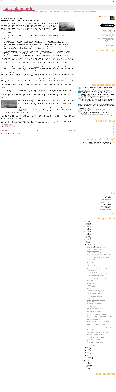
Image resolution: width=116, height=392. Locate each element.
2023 (86, 221)
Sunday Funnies (91, 259)
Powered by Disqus (110, 116)
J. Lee (82, 87)
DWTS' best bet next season (94, 267)
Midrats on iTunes (110, 29)
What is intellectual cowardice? (94, 296)
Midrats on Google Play (109, 30)
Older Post (72, 130)
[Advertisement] (105, 156)
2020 (86, 226)
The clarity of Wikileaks (93, 251)
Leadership (7, 126)
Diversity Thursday (91, 264)
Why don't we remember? (93, 291)
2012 (86, 239)
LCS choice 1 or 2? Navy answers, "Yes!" (97, 332)
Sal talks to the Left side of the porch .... (97, 337)
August (89, 347)
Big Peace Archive (110, 41)
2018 (86, 229)
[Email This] (6, 125)
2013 (86, 238)
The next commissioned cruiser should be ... (98, 269)
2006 (86, 365)
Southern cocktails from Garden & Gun (101, 142)
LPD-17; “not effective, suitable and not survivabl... (99, 316)
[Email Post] (17, 126)
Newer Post (4, 130)
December (90, 244)
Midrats (36, 67)
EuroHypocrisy (90, 260)
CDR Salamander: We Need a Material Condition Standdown (91, 96)
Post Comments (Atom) (15, 133)
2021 (86, 224)
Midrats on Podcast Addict (108, 34)
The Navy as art (91, 280)
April (88, 354)
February (89, 357)
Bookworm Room (106, 206)
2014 (86, 236)
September (90, 345)
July (88, 349)
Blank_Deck (84, 98)
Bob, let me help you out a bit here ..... (96, 318)
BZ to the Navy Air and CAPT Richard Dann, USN (99, 327)
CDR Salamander (19, 8)
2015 (86, 234)
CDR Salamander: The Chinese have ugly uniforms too (90, 90)
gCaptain (108, 196)
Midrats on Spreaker (109, 31)
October (89, 344)
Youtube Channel (110, 45)
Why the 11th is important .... (94, 303)
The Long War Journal (105, 209)
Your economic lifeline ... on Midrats (96, 324)
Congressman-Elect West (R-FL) (95, 275)
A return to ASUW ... (92, 287)
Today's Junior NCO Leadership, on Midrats (98, 278)
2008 (86, 362)
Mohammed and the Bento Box (95, 334)
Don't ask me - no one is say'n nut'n (96, 313)
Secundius (84, 91)
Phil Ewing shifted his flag (93, 270)
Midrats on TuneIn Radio (108, 35)
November (90, 246)
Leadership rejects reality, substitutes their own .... (22, 20)
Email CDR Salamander (108, 23)
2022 (86, 223)
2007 (86, 363)
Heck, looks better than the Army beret (96, 305)
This (2, 23)
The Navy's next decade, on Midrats (96, 300)
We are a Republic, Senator (94, 252)
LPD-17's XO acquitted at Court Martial (97, 314)
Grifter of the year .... (92, 272)
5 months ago (106, 90)
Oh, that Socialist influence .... (94, 309)
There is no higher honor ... (93, 340)
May (88, 352)
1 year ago (107, 96)
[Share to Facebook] (10, 125)
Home (38, 130)
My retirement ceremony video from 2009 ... (98, 321)
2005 (86, 367)
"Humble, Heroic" (91, 288)
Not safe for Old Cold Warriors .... (95, 290)
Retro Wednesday (91, 306)
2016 (86, 233)
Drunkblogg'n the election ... (94, 339)
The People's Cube (106, 203)
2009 (86, 360)
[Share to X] (9, 125)
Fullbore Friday (90, 262)
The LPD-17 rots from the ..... (94, 282)
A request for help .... (92, 323)
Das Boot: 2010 (91, 265)
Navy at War (13, 126)
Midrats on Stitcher (110, 33)
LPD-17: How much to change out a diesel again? (99, 254)
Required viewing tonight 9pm (94, 256)
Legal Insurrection (106, 199)
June (88, 350)
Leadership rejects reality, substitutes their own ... (99, 274)
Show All (113, 213)
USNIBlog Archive (110, 39)
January (89, 358)
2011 (86, 241)
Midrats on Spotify (110, 37)
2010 (86, 242)
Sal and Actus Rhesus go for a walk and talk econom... (101, 295)
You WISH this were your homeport (96, 308)
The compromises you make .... (95, 319)
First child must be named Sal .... (95, 311)
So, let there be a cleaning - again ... (96, 342)
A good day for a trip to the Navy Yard (96, 249)
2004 (86, 368)
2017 (86, 231)
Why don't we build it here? (93, 293)
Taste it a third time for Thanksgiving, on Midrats (99, 257)
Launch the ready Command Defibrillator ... (98, 247)
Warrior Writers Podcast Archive (106, 38)
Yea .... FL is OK (91, 336)
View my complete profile (103, 18)
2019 (86, 228)
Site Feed (112, 27)
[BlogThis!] (7, 125)
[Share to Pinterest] (12, 125)
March (89, 355)
